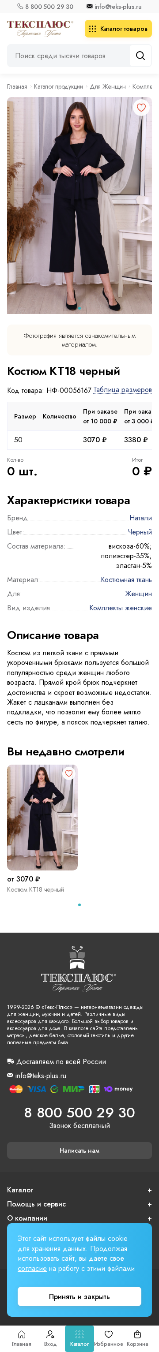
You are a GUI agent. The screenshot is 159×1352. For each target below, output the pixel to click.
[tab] (79, 308)
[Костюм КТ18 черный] (42, 817)
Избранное (108, 1344)
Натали (140, 518)
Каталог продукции (58, 86)
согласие (32, 1268)
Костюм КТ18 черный (35, 889)
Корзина (137, 1344)
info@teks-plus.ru (118, 6)
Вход (50, 1344)
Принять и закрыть (79, 1297)
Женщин (138, 594)
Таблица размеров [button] (122, 390)
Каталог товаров (124, 28)
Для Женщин (108, 86)
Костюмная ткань (126, 580)
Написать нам (79, 1150)
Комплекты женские (120, 608)
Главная (21, 1344)
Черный (140, 532)
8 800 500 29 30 (49, 6)
